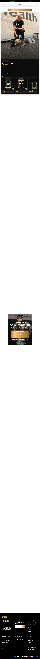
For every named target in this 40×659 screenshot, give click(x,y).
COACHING (20, 337)
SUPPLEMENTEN (20, 331)
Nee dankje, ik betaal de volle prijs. (20, 339)
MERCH (20, 334)
